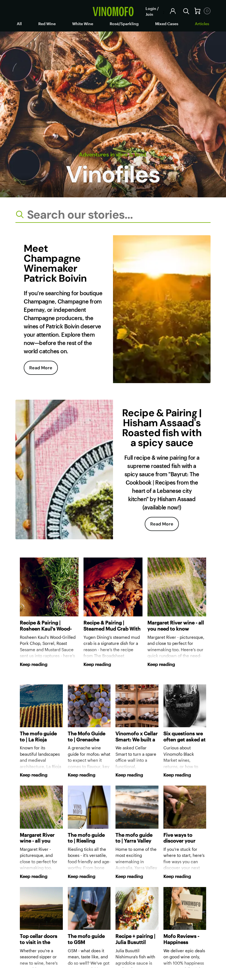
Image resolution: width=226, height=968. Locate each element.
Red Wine (47, 23)
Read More (40, 368)
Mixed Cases (166, 23)
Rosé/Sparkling (124, 23)
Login (151, 8)
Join (149, 14)
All (19, 23)
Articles (202, 23)
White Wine (82, 23)
